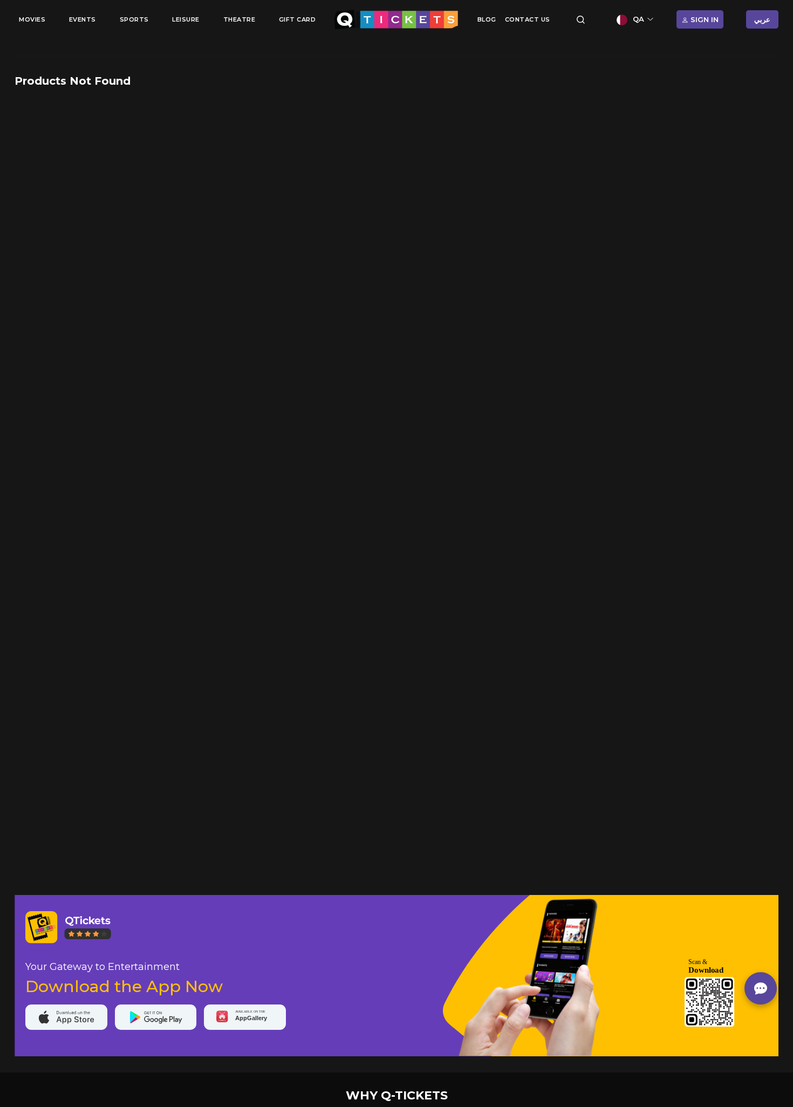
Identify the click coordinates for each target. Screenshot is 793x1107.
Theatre (239, 19)
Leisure (186, 19)
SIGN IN (703, 19)
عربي (762, 19)
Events (82, 19)
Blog (486, 19)
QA (638, 19)
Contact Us (527, 19)
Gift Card (297, 19)
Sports (134, 19)
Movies (32, 19)
